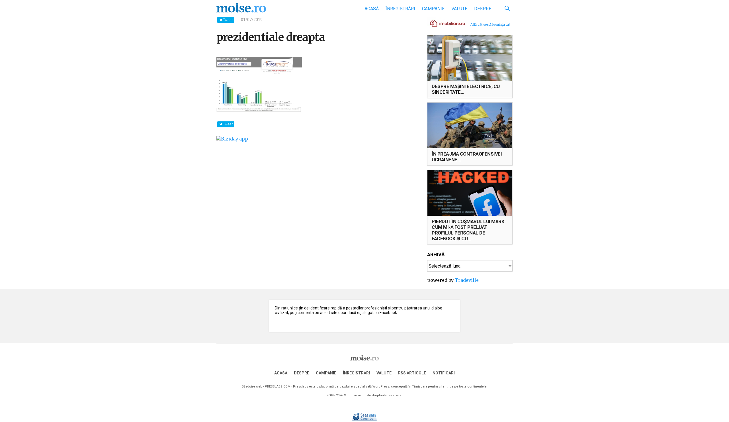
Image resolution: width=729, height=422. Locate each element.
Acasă (371, 8)
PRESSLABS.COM (277, 386)
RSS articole (412, 373)
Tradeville (467, 280)
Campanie (433, 8)
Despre (482, 8)
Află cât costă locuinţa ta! (490, 24)
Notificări (444, 373)
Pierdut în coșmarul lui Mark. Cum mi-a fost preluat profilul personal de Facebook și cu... (469, 230)
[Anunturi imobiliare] (444, 23)
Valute (459, 8)
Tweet (228, 20)
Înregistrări (400, 8)
